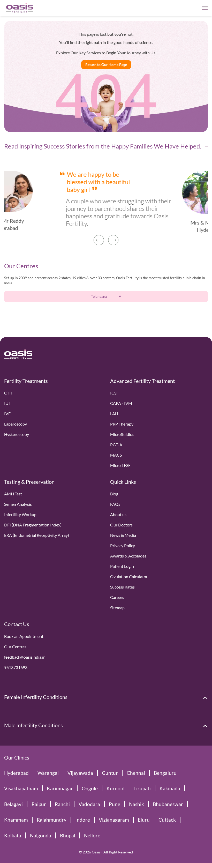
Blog (114, 493)
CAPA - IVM (121, 403)
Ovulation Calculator (129, 576)
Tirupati (142, 788)
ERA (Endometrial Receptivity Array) (36, 535)
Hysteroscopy (16, 434)
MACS (116, 454)
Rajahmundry (51, 820)
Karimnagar (60, 788)
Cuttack (167, 820)
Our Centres (15, 646)
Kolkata (12, 835)
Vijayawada (80, 773)
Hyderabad (16, 773)
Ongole (90, 788)
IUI (7, 403)
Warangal (48, 773)
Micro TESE (120, 465)
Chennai (136, 773)
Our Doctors (121, 524)
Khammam (16, 820)
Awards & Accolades (128, 555)
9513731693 (15, 667)
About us (118, 514)
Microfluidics (122, 434)
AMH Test (13, 493)
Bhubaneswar (168, 804)
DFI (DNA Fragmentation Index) (33, 524)
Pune (114, 804)
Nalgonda (40, 835)
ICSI (114, 392)
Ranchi (62, 804)
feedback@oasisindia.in (25, 656)
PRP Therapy (121, 423)
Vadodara (89, 804)
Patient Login (122, 566)
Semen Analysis (18, 504)
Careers (117, 597)
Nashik (136, 804)
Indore (82, 820)
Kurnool (116, 788)
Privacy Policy (122, 545)
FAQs (115, 504)
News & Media (123, 535)
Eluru (144, 820)
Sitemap (117, 607)
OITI (8, 392)
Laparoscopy (15, 423)
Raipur (39, 804)
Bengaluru (165, 773)
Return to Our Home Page (106, 64)
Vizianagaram (114, 820)
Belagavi (13, 804)
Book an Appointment (23, 636)
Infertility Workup (20, 514)
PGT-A (116, 444)
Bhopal (67, 835)
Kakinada (170, 788)
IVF (7, 413)
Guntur (110, 773)
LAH (114, 413)
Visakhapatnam (21, 788)
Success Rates (122, 586)
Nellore (92, 835)
